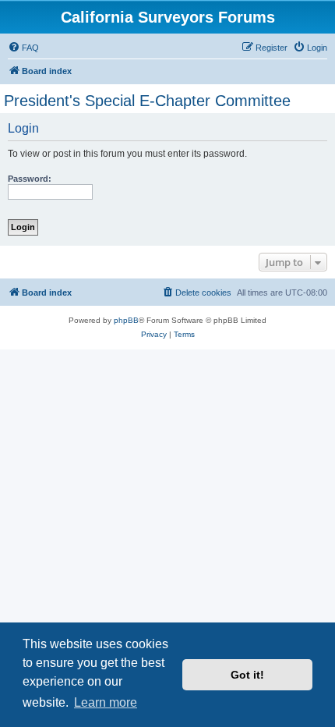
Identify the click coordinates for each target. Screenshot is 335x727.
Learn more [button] (105, 702)
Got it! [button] (247, 674)
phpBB (126, 320)
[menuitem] (23, 47)
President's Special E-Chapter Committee (147, 100)
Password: (29, 178)
